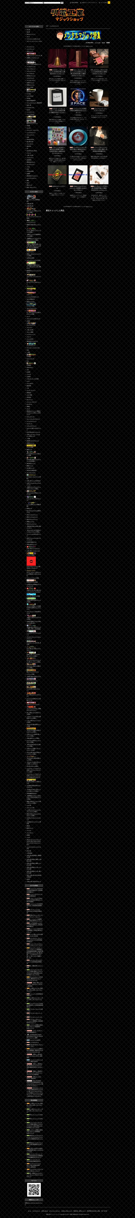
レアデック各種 (30, 674)
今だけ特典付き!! (31, 299)
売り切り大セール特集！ (33, 766)
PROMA (28, 98)
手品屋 (28, 125)
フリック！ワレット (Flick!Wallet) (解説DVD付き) (34, 1160)
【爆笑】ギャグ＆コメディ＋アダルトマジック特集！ (34, 487)
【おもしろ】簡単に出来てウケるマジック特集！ (34, 731)
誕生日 (28, 826)
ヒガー (28, 381)
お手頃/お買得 (30, 171)
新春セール (29, 508)
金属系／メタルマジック (33, 57)
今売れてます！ (30, 251)
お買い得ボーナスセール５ (33, 551)
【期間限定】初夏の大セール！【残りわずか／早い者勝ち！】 (34, 266)
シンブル (29, 830)
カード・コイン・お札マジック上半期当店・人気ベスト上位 (34, 573)
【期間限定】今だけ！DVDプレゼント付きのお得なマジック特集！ (34, 797)
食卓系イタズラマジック (33, 440)
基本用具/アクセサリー (32, 176)
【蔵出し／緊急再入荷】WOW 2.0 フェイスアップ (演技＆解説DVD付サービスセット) (35, 1066)
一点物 (28, 438)
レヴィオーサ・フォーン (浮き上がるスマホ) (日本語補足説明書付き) (34, 939)
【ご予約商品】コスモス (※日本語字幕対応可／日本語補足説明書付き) (34, 924)
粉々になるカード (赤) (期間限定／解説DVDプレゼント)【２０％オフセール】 (35, 978)
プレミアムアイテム (32, 308)
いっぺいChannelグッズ (33, 297)
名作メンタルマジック (32, 514)
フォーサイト (30, 144)
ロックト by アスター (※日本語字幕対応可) (34, 895)
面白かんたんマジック (32, 123)
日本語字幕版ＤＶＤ (32, 542)
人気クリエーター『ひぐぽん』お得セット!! (33, 435)
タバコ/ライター (31, 164)
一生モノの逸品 (30, 555)
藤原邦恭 (29, 385)
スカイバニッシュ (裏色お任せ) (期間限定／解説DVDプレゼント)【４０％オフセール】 (35, 1050)
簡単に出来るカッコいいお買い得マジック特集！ (34, 802)
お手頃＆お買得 (30, 258)
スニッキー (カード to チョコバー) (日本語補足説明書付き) (34, 961)
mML (28, 137)
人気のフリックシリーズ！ (33, 704)
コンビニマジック (31, 60)
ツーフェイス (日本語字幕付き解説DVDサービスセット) (78, 110)
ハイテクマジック (31, 222)
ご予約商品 (29, 853)
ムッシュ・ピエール (32, 402)
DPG (28, 350)
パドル (28, 837)
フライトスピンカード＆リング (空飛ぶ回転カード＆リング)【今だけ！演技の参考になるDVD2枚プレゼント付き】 (35, 972)
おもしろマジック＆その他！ (34, 260)
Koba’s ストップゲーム (58, 187)
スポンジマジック (31, 71)
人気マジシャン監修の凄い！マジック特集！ (34, 735)
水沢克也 (29, 397)
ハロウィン (29, 294)
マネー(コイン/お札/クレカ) (33, 39)
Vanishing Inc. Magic (32, 150)
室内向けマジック (31, 75)
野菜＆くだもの (30, 301)
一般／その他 (30, 155)
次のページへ (89, 46)
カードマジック (30, 46)
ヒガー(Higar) (30, 96)
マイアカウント (36, 1211)
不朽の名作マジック (32, 544)
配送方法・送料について (80, 1211)
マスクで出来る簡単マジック (34, 64)
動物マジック (30, 465)
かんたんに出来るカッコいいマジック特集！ (34, 741)
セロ (28, 369)
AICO (28, 182)
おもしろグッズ (30, 416)
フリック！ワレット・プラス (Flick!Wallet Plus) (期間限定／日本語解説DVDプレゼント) (35, 1155)
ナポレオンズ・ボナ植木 (33, 379)
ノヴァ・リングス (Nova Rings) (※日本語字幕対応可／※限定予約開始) (34, 899)
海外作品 (29, 146)
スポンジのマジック (32, 426)
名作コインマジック (32, 524)
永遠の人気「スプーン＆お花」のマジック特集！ (33, 655)
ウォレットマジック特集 (33, 578)
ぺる (28, 388)
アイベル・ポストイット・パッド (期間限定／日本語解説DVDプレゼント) (35, 1020)
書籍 (28, 180)
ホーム (29, 1211)
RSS (102, 1211)
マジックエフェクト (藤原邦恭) (34, 103)
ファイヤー (29, 327)
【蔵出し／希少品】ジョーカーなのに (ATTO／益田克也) (34, 1055)
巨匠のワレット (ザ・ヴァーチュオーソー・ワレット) (35, 916)
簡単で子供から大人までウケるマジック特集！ (34, 814)
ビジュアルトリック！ (32, 680)
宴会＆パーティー (31, 34)
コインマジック (30, 49)
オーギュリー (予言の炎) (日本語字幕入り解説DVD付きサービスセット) (99, 188)
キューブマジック (31, 69)
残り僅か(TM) (30, 141)
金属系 (28, 173)
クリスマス (29, 290)
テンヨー (29, 128)
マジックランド (30, 135)
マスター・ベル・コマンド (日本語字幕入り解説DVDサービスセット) (57, 71)
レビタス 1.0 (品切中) (35, 1040)
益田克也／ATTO (31, 91)
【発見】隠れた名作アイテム (34, 676)
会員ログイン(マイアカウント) (89, 2)
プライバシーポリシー (54, 1211)
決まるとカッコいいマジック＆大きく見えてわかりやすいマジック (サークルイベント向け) (34, 842)
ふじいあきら (30, 383)
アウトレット (30, 286)
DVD (28, 169)
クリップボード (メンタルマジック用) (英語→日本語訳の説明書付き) (99, 149)
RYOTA (28, 109)
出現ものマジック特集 (32, 582)
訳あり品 (29, 850)
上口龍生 (29, 356)
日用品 (28, 321)
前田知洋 (29, 392)
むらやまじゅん (30, 107)
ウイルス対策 (30, 447)
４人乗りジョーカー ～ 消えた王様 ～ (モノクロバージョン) (35, 999)
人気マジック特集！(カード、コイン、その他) (34, 749)
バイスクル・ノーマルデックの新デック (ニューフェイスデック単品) (34, 770)
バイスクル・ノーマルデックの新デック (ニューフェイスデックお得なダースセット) (34, 775)
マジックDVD (30, 87)
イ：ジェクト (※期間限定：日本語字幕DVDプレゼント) (34, 919)
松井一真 (29, 105)
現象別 (28, 406)
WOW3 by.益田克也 (31, 470)
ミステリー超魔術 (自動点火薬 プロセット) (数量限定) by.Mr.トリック (35, 1026)
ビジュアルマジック (32, 421)
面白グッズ (29, 185)
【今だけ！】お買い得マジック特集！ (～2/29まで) (34, 763)
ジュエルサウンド (31, 132)
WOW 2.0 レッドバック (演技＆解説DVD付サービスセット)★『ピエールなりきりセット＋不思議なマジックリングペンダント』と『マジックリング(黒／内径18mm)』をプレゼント (35, 1092)
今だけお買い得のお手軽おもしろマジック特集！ (34, 753)
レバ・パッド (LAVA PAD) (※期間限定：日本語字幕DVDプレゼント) (35, 930)
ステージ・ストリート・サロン (34, 41)
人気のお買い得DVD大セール (34, 881)
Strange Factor (30, 139)
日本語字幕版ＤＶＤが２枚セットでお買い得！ (34, 622)
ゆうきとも (29, 404)
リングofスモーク (34, 1042)
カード (28, 36)
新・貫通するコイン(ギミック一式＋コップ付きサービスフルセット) (35, 1174)
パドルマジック (30, 78)
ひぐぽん (29, 93)
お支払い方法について (66, 1211)
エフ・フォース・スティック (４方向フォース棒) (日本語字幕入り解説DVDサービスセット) (78, 72)
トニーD (29, 374)
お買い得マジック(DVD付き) (34, 480)
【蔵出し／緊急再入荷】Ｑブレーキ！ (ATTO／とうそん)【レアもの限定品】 (34, 1072)
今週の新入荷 (30, 203)
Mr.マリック (30, 399)
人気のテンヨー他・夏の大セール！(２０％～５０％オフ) (34, 591)
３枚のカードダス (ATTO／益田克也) (34, 1077)
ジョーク (29, 153)
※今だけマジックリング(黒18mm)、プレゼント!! (33, 567)
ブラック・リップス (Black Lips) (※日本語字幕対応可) (34, 911)
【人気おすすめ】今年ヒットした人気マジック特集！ (34, 790)
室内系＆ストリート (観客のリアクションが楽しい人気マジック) (34, 412)
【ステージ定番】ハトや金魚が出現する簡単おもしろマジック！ (34, 607)
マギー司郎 (29, 395)
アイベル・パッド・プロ (36, 1017)
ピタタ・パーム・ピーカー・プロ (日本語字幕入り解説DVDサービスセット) (57, 111)
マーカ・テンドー (31, 390)
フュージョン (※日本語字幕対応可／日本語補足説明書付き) (35, 905)
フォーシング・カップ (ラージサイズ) (100, 109)
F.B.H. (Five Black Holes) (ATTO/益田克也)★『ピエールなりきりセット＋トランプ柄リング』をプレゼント (35, 1083)
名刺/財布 (29, 160)
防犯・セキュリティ (32, 187)
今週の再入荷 (30, 206)
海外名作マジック (31, 463)
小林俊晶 (29, 365)
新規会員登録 (75, 2)
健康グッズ (29, 449)
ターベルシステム (31, 472)
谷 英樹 (28, 372)
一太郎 (28, 352)
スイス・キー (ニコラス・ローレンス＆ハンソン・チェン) (35, 944)
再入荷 (28, 32)
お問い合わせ (44, 1211)
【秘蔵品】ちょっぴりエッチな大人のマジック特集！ (34, 239)
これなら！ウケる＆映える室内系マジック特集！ (34, 717)
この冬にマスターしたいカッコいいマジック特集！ (34, 810)
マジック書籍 (30, 332)
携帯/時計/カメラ (31, 162)
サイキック (29, 423)
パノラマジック (30, 112)
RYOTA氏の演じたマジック (33, 432)
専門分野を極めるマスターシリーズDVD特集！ (34, 460)
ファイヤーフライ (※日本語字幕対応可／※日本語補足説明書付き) (35, 1005)
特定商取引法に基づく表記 (93, 1211)
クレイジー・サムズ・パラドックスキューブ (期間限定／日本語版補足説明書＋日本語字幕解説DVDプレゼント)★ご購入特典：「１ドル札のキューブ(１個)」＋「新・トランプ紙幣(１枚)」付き (35, 953)
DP (27, 148)
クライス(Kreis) (30, 114)
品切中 (28, 879)
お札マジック (30, 51)
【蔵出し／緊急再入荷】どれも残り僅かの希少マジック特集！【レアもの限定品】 (34, 245)
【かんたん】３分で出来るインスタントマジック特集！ (34, 531)
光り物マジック (30, 468)
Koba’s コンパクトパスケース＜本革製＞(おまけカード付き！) (78, 188)
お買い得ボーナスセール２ (33, 548)
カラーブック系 (30, 807)
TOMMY (29, 376)
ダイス (28, 408)
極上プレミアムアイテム (33, 672)
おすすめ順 (97, 42)
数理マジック (30, 828)
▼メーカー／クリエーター (33, 347)
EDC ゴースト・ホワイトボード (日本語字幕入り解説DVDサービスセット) (99, 71)
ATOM (105, 1211)
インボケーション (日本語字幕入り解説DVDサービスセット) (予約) (78, 149)
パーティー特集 (30, 306)
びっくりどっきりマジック (33, 419)
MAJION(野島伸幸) (31, 100)
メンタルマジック (54, 26)
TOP (47, 26)
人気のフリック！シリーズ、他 (34, 55)
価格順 (103, 42)
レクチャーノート (31, 334)
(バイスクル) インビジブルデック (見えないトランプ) (35, 1170)
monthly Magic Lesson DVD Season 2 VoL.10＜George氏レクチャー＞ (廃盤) (35, 1036)
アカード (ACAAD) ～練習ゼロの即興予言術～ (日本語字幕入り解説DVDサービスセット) (57, 150)
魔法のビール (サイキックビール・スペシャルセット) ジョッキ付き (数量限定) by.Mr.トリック (35, 1138)
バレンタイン (30, 832)
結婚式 (28, 835)
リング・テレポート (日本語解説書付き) (34, 1031)
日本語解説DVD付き (32, 793)
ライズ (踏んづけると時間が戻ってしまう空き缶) (35, 935)
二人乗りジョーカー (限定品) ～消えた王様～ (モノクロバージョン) (35, 989)
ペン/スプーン (30, 157)
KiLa (28, 361)
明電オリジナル (30, 85)
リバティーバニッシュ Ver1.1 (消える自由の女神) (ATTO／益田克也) (34, 1165)
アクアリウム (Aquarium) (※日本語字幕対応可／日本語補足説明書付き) (35, 890)
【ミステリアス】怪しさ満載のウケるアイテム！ (34, 709)
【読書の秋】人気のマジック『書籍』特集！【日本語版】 (34, 628)
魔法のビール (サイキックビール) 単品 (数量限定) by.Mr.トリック (35, 1144)
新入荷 (28, 29)
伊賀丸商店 (29, 118)
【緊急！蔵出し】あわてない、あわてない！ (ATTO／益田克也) (34, 984)
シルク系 (29, 805)
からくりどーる (30, 358)
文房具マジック (30, 82)
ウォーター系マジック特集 (33, 596)
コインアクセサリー (32, 178)
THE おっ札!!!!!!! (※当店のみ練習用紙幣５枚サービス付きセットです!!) (35, 1150)
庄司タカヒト (30, 367)
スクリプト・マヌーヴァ (33, 130)
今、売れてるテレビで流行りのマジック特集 (34, 313)
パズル (28, 166)
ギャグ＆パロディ (31, 80)
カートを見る (105, 2)
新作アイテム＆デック (32, 517)
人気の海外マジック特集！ (33, 738)
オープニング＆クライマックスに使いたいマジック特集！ (34, 661)
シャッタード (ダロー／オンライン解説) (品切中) (35, 1060)
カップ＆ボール (30, 73)
